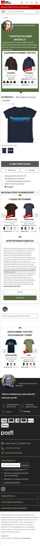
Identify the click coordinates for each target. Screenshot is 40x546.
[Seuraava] (34, 68)
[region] (20, 273)
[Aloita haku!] (36, 12)
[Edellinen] (5, 68)
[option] (20, 124)
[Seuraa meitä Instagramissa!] (4, 489)
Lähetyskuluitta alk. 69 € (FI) (15, 176)
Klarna (9, 412)
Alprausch (7, 97)
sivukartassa (26, 538)
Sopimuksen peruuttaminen (14, 508)
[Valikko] (3, 11)
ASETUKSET (20, 292)
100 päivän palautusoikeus (14, 178)
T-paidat (5, 17)
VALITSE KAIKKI (20, 298)
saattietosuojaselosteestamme (12, 286)
